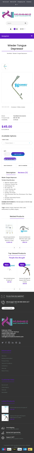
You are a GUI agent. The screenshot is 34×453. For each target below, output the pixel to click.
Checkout (28, 1)
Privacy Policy (5, 361)
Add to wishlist (8, 165)
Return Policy (5, 371)
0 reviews (13, 107)
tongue (11, 207)
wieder (7, 207)
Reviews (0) (23, 172)
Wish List (4, 390)
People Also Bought (17, 258)
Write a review (21, 107)
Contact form (8, 308)
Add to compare (23, 165)
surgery (16, 209)
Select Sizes (5, 139)
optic (24, 207)
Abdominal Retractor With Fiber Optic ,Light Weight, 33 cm (24, 238)
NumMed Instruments (19, 116)
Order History (5, 387)
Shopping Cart (21, 1)
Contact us (4, 366)
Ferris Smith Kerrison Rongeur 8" (9, 279)
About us (4, 356)
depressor (17, 207)
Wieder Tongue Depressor (20, 53)
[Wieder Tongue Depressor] (17, 87)
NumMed (9, 53)
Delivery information (7, 358)
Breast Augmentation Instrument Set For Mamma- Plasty (9, 238)
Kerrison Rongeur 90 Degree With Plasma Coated (24, 280)
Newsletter (4, 392)
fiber (21, 207)
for (9, 209)
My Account (6, 1)
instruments (5, 209)
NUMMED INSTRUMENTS (8, 202)
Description (11, 172)
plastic (12, 209)
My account (5, 385)
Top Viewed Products (17, 253)
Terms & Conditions (7, 363)
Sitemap (4, 368)
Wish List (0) (13, 1)
